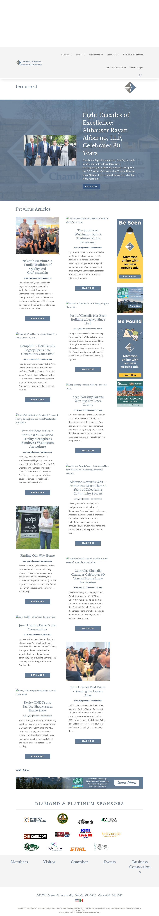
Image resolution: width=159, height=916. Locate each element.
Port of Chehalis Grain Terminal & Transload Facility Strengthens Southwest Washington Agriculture (37, 438)
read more (37, 318)
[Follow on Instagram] (128, 29)
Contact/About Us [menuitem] (114, 67)
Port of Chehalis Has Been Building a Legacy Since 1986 (88, 319)
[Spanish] (82, 900)
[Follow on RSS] (140, 29)
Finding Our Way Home (37, 555)
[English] (77, 900)
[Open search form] (140, 75)
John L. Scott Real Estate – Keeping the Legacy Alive (87, 691)
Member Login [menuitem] (136, 67)
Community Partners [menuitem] (133, 54)
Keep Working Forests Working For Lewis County (88, 400)
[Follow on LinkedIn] (134, 29)
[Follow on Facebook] (115, 29)
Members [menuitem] (65, 54)
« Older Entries (22, 770)
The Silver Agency (94, 912)
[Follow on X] (122, 29)
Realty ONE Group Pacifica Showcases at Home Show (38, 706)
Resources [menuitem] (112, 54)
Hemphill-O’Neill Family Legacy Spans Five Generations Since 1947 (37, 349)
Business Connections (42, 278)
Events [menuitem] (79, 54)
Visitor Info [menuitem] (94, 54)
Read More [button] (91, 186)
